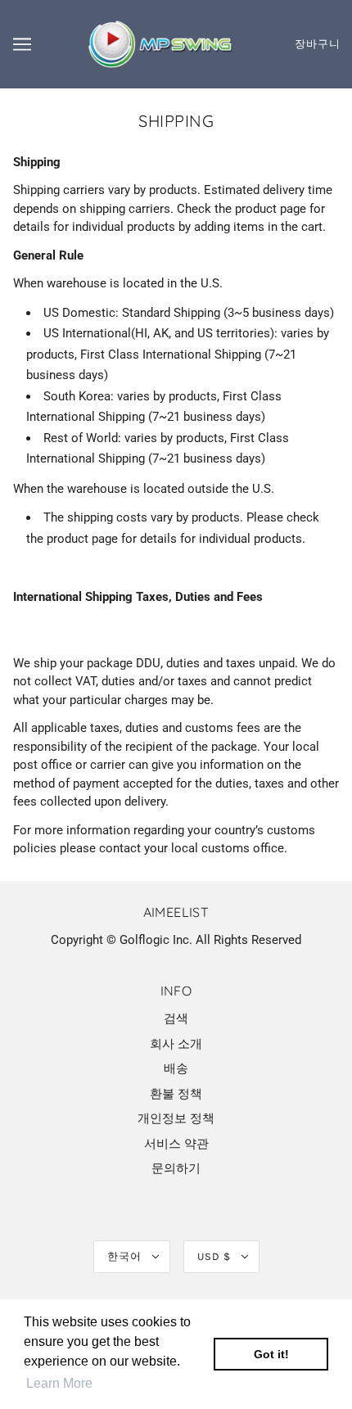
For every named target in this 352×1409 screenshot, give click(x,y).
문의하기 (176, 1168)
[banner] (158, 43)
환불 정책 (176, 1093)
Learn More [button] (59, 1383)
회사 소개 (176, 1043)
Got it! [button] (271, 1354)
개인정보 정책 (176, 1118)
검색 (176, 1018)
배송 (176, 1068)
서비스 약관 (176, 1143)
